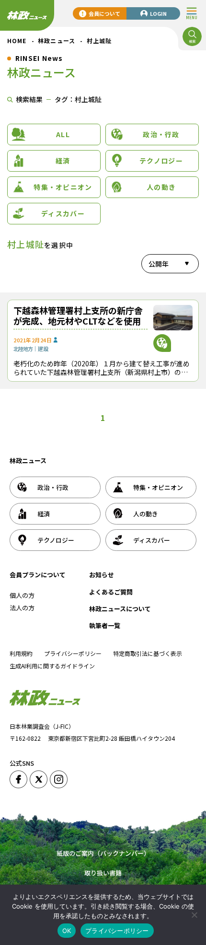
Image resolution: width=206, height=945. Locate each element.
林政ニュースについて (120, 608)
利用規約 (21, 653)
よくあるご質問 (111, 591)
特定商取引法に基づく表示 (147, 653)
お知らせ (101, 574)
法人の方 (22, 607)
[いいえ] (194, 915)
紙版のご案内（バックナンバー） (103, 853)
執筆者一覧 (104, 625)
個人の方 (22, 595)
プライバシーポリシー (73, 653)
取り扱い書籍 (103, 872)
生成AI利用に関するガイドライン (52, 666)
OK (66, 930)
